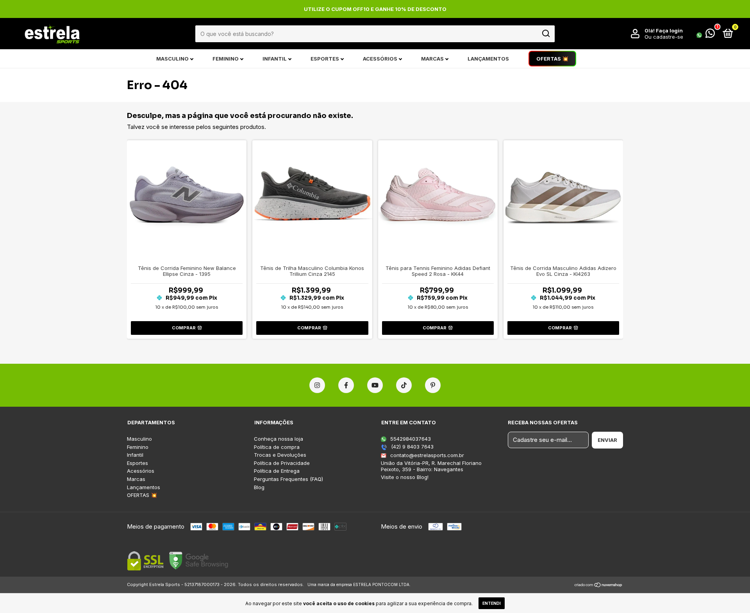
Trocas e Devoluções (280, 455)
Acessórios (380, 58)
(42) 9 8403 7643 (411, 446)
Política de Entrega (277, 471)
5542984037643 (410, 439)
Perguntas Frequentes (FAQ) (288, 479)
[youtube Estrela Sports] (375, 385)
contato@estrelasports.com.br (427, 455)
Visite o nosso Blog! (405, 477)
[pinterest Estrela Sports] (433, 385)
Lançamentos (488, 58)
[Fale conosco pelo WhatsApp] (706, 35)
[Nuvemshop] (598, 585)
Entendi (491, 603)
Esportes (325, 58)
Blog (259, 487)
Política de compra (277, 447)
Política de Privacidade (282, 463)
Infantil (274, 58)
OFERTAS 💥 (552, 58)
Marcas (432, 58)
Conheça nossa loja (278, 439)
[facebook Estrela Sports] (346, 385)
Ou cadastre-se (664, 37)
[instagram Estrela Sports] (317, 385)
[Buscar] (545, 34)
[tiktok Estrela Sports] (404, 385)
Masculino (172, 58)
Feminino (225, 58)
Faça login (669, 30)
